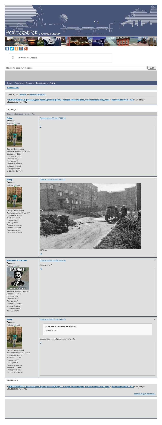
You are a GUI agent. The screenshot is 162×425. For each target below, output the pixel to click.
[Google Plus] (26, 48)
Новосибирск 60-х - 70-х (123, 100)
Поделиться (45, 118)
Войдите (23, 94)
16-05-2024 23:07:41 (57, 179)
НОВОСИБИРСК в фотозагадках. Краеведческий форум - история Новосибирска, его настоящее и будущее (58, 100)
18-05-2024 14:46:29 (57, 319)
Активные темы (13, 87)
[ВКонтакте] (7, 48)
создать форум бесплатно (144, 394)
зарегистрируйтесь (37, 94)
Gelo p (9, 118)
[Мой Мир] (21, 48)
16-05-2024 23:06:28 (57, 118)
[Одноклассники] (16, 48)
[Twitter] (12, 48)
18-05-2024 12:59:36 (57, 260)
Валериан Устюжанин (17, 260)
